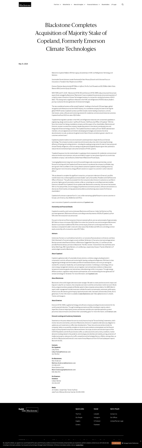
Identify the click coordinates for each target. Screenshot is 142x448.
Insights (78, 421)
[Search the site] (122, 4)
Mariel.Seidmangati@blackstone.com (64, 370)
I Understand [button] (116, 443)
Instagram (97, 417)
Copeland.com (88, 202)
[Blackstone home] (31, 410)
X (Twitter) (97, 421)
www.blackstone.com (86, 294)
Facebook (97, 424)
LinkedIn (96, 414)
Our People (79, 417)
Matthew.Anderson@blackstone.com (64, 363)
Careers (78, 424)
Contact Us (113, 414)
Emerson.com (111, 312)
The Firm (78, 414)
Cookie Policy (79, 445)
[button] (130, 443)
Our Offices (113, 417)
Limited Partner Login (116, 421)
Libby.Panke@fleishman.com (61, 352)
